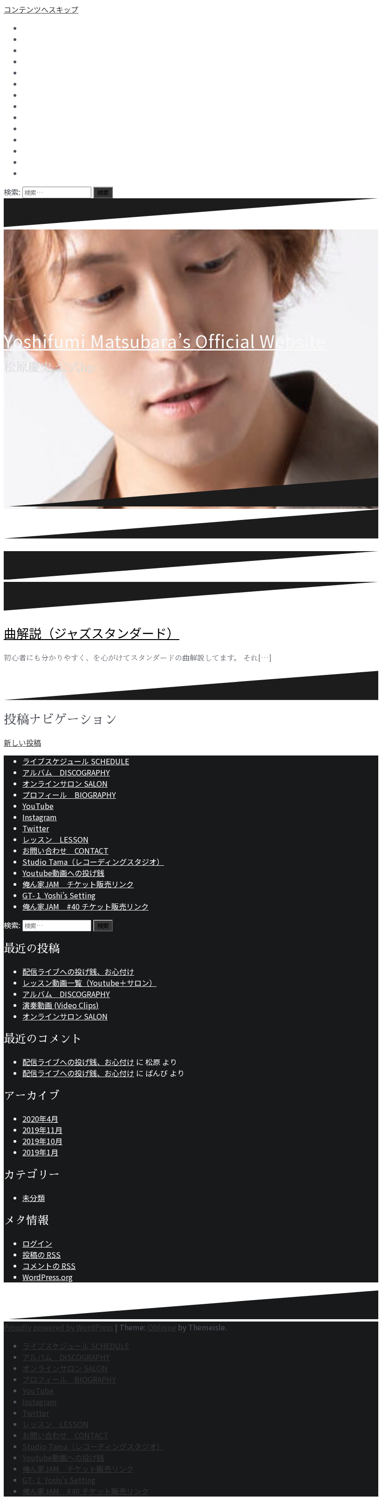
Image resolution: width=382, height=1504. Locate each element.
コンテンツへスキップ (41, 9)
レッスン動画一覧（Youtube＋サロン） (89, 982)
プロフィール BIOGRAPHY (69, 794)
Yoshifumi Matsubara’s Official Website (165, 340)
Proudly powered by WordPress (58, 1327)
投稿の (41, 1254)
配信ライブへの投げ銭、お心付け (78, 971)
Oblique (162, 1327)
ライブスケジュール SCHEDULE (75, 761)
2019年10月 (42, 1141)
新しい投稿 (22, 742)
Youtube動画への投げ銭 (63, 872)
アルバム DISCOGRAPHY (66, 772)
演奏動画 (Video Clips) (60, 1005)
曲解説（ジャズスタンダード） (91, 633)
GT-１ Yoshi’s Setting (59, 895)
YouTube (38, 805)
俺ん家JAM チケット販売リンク (78, 884)
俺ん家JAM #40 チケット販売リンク (85, 906)
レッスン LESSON (55, 839)
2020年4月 (40, 1118)
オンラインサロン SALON (65, 783)
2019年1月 (40, 1152)
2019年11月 (42, 1129)
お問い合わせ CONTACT (65, 850)
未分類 (33, 1197)
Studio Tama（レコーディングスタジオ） (93, 861)
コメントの (48, 1265)
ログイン (37, 1243)
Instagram (39, 817)
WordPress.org (47, 1276)
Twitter (35, 828)
